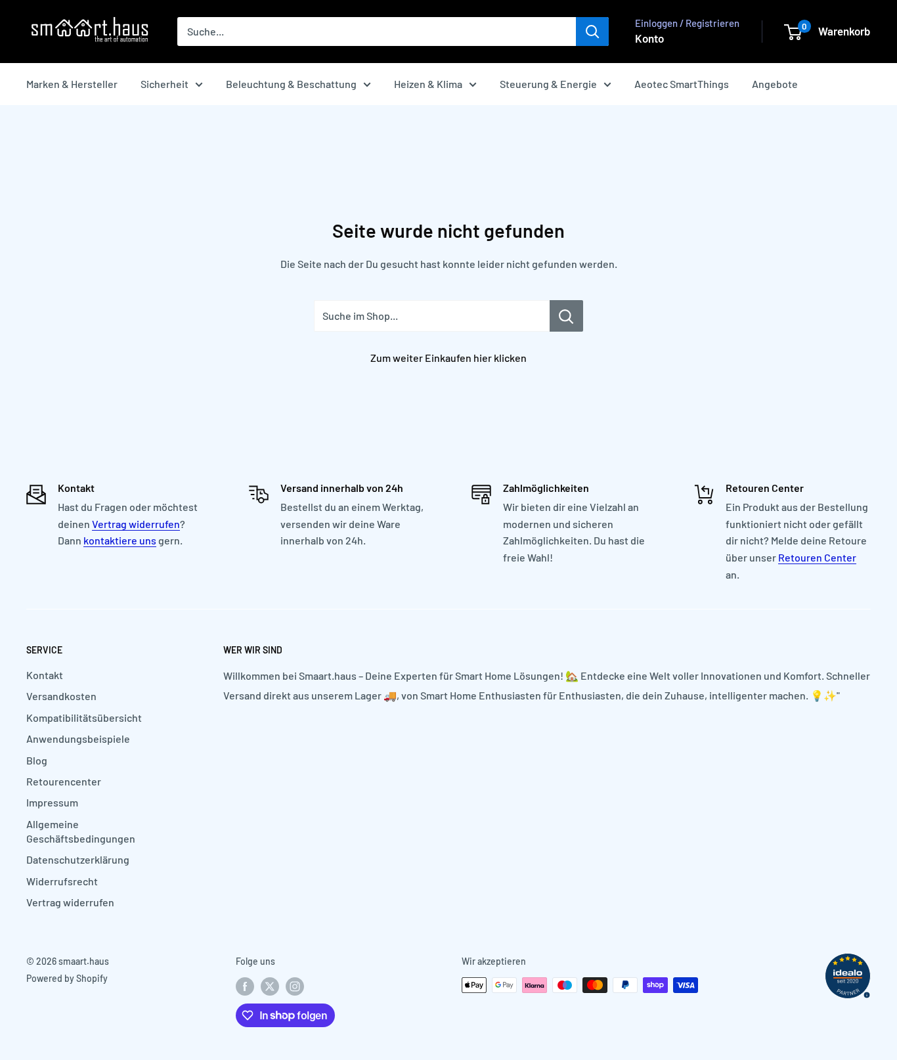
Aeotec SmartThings (681, 83)
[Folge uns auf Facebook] (245, 986)
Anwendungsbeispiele (78, 738)
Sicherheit (164, 83)
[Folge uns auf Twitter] (270, 986)
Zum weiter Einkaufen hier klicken (448, 357)
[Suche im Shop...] (566, 316)
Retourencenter (63, 781)
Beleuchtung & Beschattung (291, 83)
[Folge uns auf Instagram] (295, 986)
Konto (649, 38)
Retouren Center (817, 557)
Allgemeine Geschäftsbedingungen (80, 831)
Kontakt (44, 675)
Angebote (775, 83)
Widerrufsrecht (62, 881)
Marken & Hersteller (72, 83)
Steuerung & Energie (548, 83)
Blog (36, 760)
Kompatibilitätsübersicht (84, 717)
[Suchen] (592, 31)
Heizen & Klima (428, 83)
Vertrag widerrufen (136, 524)
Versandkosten (61, 696)
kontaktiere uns (119, 540)
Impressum (52, 802)
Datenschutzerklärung (77, 859)
